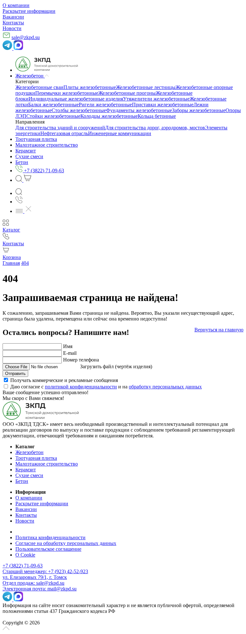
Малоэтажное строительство (46, 464)
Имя (67, 346)
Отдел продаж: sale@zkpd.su (33, 583)
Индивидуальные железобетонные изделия (76, 99)
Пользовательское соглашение (48, 549)
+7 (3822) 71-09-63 (23, 565)
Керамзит (25, 469)
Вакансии (13, 17)
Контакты (13, 22)
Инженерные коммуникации (119, 133)
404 (25, 263)
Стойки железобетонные (53, 116)
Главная (11, 263)
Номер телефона (81, 359)
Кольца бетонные (157, 116)
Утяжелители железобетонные (156, 99)
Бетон (21, 481)
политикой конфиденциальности (81, 386)
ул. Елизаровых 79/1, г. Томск (35, 577)
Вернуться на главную (218, 329)
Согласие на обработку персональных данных (65, 543)
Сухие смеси (29, 475)
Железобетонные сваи (39, 87)
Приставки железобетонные (162, 104)
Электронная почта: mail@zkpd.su (40, 588)
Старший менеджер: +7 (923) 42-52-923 (45, 571)
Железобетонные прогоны (127, 93)
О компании (16, 5)
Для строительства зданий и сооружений (60, 127)
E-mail (70, 353)
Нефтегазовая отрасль (64, 133)
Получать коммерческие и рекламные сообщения (64, 380)
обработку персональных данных (165, 386)
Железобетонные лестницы (146, 87)
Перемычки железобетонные (66, 93)
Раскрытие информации (29, 11)
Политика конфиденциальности (50, 537)
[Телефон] (19, 201)
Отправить (15, 373)
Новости (12, 28)
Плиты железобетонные (89, 87)
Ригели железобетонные (105, 104)
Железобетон (29, 452)
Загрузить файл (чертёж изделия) (116, 366)
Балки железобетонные (53, 104)
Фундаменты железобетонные (139, 110)
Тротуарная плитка (36, 458)
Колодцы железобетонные (109, 116)
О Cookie (25, 554)
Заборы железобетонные (199, 110)
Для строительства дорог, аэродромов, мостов (155, 127)
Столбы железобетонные (79, 110)
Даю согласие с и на (106, 386)
